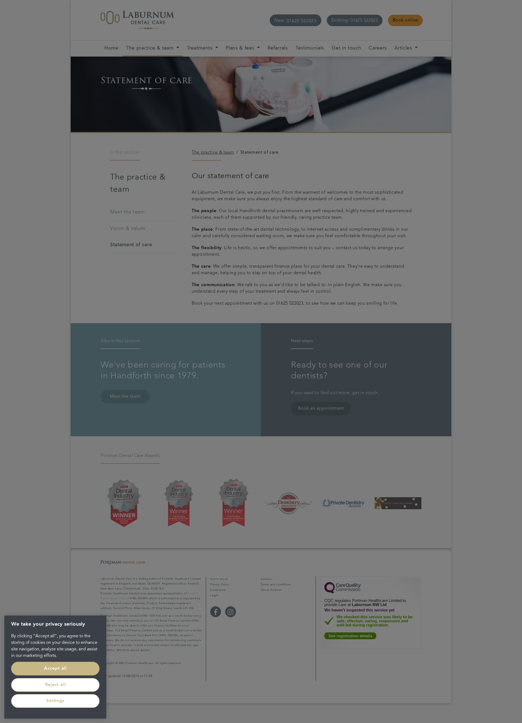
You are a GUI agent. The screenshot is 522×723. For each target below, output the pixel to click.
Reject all (55, 685)
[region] (55, 667)
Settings (55, 701)
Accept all (55, 668)
